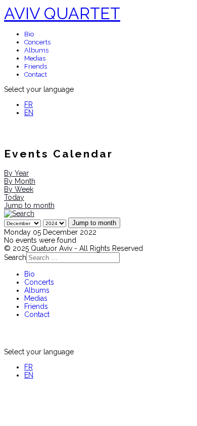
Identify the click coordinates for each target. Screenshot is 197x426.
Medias (34, 58)
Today (14, 197)
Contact (35, 74)
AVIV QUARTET (62, 13)
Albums (36, 50)
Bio (29, 34)
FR (28, 104)
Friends (35, 66)
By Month (19, 181)
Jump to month (29, 205)
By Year (16, 173)
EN (28, 113)
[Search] (19, 213)
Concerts (37, 42)
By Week (18, 189)
